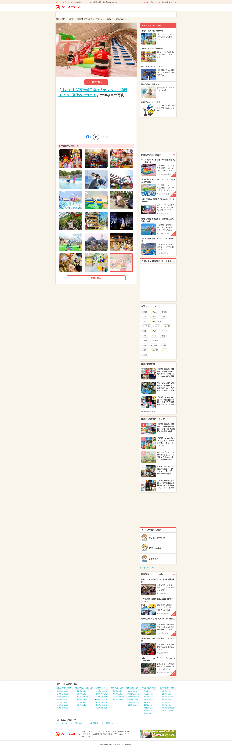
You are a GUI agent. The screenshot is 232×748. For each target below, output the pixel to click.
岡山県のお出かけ (149, 694)
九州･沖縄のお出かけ (168, 688)
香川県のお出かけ (149, 710)
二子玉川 (147, 326)
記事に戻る (96, 278)
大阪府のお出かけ (133, 691)
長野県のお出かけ (82, 691)
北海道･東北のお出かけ (64, 688)
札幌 (157, 326)
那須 (145, 321)
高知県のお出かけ (149, 708)
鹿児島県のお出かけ (168, 708)
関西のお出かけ (132, 688)
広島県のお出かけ (149, 691)
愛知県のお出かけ (118, 691)
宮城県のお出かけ (63, 694)
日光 (145, 331)
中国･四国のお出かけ (150, 688)
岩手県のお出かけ (63, 699)
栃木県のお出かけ (102, 705)
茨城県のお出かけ (102, 708)
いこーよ (61, 2)
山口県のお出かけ (149, 697)
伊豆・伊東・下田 (150, 345)
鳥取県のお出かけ (149, 699)
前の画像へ (97, 82)
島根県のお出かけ (149, 702)
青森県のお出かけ (63, 697)
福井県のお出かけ (82, 705)
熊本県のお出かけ (167, 699)
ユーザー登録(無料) (162, 2)
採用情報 (94, 723)
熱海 (163, 336)
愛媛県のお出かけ (149, 705)
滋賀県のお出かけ (133, 705)
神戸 (145, 317)
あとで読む (149, 2)
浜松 (145, 350)
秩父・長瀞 (157, 321)
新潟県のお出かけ (82, 697)
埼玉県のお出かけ (102, 699)
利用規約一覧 (111, 723)
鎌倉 (145, 340)
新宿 (154, 317)
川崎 (163, 317)
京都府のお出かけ (133, 694)
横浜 (145, 312)
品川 (154, 331)
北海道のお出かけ (63, 691)
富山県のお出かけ (82, 702)
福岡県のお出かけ (167, 691)
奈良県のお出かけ (133, 699)
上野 (154, 336)
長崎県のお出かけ (167, 697)
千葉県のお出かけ (102, 697)
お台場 (167, 326)
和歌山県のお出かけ (134, 702)
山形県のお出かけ (63, 705)
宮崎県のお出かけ (167, 705)
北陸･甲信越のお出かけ (84, 688)
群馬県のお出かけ (102, 702)
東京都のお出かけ (102, 691)
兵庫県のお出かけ (133, 697)
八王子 (155, 340)
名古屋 (164, 312)
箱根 (145, 336)
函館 (145, 355)
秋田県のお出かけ (63, 702)
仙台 (154, 312)
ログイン (173, 2)
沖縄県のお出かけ (167, 710)
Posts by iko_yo (147, 568)
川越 (164, 345)
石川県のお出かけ (82, 699)
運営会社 (79, 723)
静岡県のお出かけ (118, 699)
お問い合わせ (61, 723)
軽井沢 (155, 350)
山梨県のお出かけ (82, 694)
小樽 (165, 350)
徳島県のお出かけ (149, 713)
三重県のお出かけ (118, 697)
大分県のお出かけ (167, 702)
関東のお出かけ (101, 688)
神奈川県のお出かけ (102, 694)
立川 (163, 331)
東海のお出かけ (117, 688)
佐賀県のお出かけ (167, 694)
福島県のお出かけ (63, 708)
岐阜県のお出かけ (118, 694)
